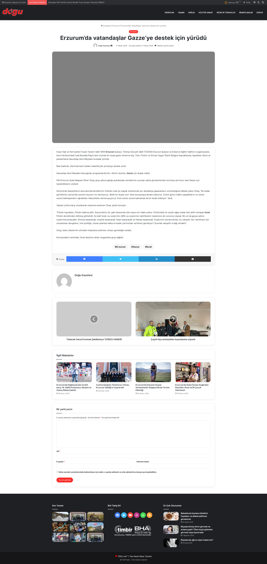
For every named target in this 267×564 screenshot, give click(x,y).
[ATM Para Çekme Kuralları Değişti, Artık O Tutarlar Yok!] (78, 537)
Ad (58, 451)
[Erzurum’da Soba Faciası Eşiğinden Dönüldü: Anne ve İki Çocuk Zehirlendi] (193, 372)
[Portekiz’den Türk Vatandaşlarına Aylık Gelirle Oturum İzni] (60, 537)
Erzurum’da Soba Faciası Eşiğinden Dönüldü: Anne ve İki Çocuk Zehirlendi (192, 387)
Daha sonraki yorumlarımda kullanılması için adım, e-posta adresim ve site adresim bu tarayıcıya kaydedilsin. (108, 472)
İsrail (149, 246)
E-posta (60, 461)
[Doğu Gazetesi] (13, 12)
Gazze (136, 246)
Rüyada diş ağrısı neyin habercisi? (197, 540)
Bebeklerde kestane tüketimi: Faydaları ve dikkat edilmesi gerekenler (194, 516)
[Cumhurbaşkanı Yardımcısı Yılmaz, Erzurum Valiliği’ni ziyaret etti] (114, 372)
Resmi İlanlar (246, 12)
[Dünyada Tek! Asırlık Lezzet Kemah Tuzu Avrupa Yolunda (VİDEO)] (60, 516)
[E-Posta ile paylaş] (193, 259)
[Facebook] (84, 259)
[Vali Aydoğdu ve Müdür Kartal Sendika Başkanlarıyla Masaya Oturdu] (78, 516)
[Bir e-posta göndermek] (111, 46)
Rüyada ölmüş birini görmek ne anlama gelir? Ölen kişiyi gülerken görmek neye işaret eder (197, 529)
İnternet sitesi (143, 461)
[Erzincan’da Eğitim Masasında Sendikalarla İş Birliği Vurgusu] (95, 537)
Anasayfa (107, 26)
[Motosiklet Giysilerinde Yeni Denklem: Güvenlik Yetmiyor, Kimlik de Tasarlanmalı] (95, 516)
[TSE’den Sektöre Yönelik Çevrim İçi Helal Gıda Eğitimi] (95, 527)
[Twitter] (121, 259)
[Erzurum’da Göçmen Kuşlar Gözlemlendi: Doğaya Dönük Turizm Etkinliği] (153, 372)
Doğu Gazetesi (104, 46)
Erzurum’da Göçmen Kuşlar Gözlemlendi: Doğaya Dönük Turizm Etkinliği (153, 387)
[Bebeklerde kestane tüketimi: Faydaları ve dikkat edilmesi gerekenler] (171, 516)
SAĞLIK (191, 12)
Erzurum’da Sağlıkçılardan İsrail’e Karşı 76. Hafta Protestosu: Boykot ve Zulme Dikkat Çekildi (73, 387)
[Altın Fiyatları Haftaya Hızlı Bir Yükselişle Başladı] (60, 527)
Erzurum (116, 26)
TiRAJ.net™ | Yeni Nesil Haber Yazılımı (135, 556)
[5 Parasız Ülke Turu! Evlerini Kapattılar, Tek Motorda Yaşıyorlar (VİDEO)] (78, 527)
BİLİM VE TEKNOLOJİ (226, 12)
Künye (260, 12)
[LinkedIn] (157, 259)
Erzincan (169, 12)
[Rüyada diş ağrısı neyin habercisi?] (171, 543)
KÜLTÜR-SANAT (206, 12)
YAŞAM (181, 12)
